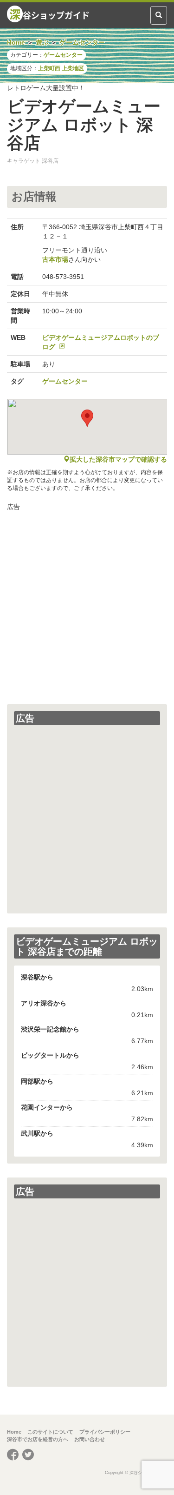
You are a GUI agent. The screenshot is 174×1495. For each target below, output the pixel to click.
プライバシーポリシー (104, 1432)
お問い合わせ (89, 1439)
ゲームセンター (63, 55)
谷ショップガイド (49, 14)
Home (14, 1432)
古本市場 (55, 259)
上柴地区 (73, 68)
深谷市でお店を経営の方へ (37, 1439)
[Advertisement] (87, 603)
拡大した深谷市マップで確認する (118, 459)
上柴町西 (49, 68)
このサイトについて (50, 1432)
